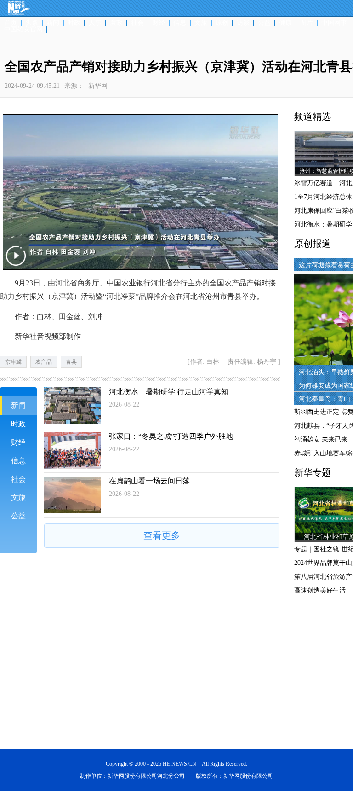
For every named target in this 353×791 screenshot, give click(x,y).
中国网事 (334, 23)
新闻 (52, 23)
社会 (137, 23)
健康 (285, 23)
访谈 (243, 23)
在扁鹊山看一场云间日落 (149, 481)
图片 (306, 23)
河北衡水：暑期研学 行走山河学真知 (168, 392)
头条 (31, 23)
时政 (74, 23)
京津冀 (13, 362)
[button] (17, 262)
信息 (179, 23)
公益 (264, 23)
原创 (222, 23)
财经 (158, 23)
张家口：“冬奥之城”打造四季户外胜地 (171, 436)
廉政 (116, 23)
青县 (71, 362)
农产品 (43, 362)
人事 (95, 23)
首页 (10, 23)
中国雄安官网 (23, 29)
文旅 (200, 23)
